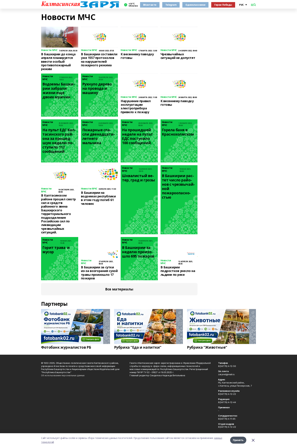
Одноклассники (195, 4)
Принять (238, 440)
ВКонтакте (149, 4)
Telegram (171, 4)
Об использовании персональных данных (63, 375)
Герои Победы (223, 4)
